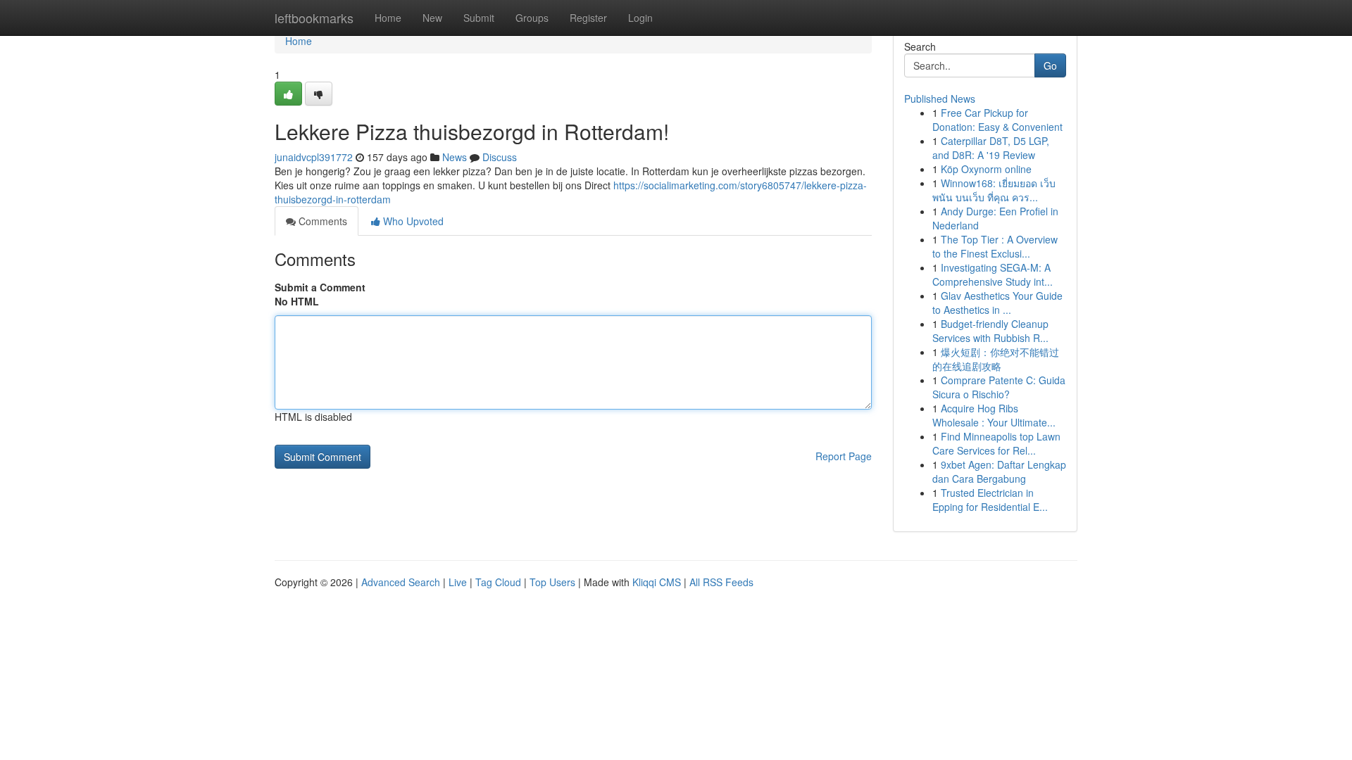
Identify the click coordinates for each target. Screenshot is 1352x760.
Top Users (552, 582)
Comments (321, 221)
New (432, 18)
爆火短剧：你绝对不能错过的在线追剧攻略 (995, 359)
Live (458, 582)
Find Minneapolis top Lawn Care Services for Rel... (996, 443)
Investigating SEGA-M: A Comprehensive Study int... (992, 274)
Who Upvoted (412, 221)
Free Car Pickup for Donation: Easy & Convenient (997, 120)
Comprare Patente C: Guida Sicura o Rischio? (998, 387)
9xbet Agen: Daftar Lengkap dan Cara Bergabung (999, 471)
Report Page (843, 456)
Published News (939, 98)
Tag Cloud (498, 582)
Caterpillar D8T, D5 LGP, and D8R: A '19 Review (990, 148)
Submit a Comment (320, 287)
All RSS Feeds (721, 582)
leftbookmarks (314, 17)
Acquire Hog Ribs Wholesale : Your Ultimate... (994, 415)
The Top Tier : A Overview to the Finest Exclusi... (995, 246)
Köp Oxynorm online (986, 169)
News (454, 157)
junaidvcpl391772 (314, 157)
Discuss (499, 157)
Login (640, 18)
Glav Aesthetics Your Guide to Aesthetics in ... (997, 303)
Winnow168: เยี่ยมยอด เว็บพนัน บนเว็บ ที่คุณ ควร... (994, 190)
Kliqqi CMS (656, 582)
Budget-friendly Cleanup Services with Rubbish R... (990, 331)
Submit (478, 18)
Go (1050, 65)
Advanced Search (400, 582)
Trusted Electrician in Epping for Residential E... (990, 500)
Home (388, 18)
